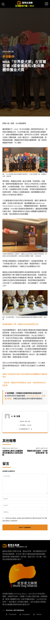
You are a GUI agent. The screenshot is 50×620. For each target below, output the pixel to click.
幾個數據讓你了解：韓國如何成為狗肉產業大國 (20, 324)
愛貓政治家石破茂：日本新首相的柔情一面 (37, 452)
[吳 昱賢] (8, 416)
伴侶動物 (8, 56)
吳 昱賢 (17, 416)
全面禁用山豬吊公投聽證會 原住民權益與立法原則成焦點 (12, 453)
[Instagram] (20, 614)
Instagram (26, 614)
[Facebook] (6, 614)
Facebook (12, 614)
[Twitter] (33, 614)
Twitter (39, 614)
